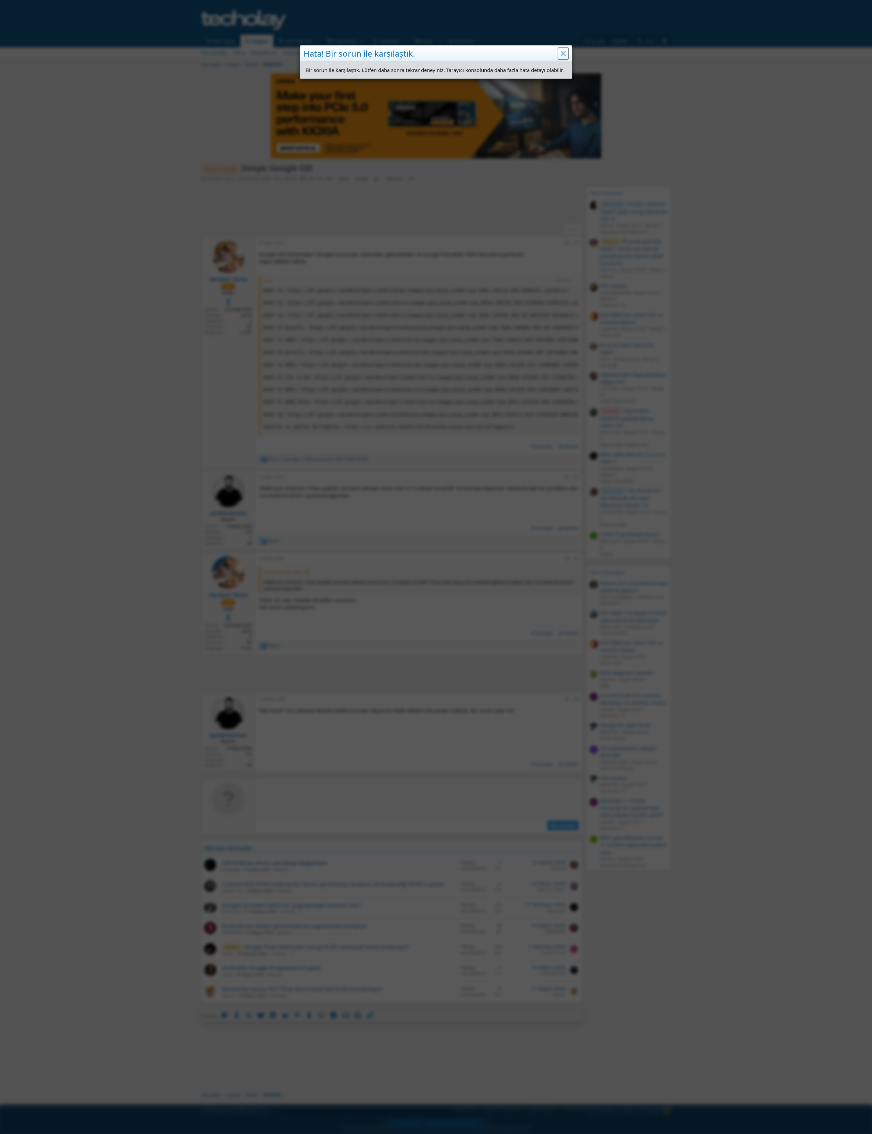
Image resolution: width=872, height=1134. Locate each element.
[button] (563, 53)
